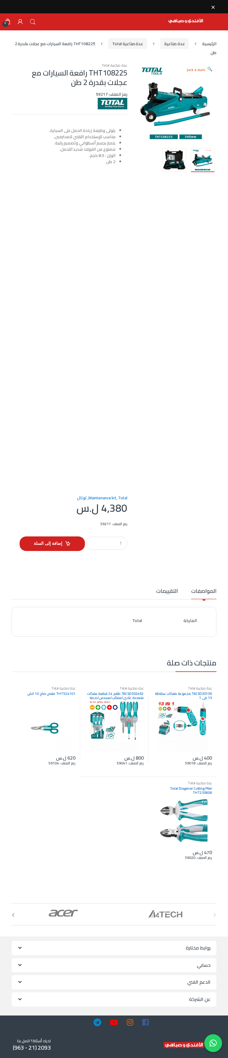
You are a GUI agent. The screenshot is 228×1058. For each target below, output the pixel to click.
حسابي (20, 22)
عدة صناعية (174, 44)
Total (122, 498)
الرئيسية (209, 43)
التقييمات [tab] (167, 592)
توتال (82, 498)
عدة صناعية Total (127, 44)
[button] (209, 69)
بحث (32, 22)
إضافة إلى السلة (48, 543)
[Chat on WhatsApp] (213, 1043)
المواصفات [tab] (203, 592)
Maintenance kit (102, 498)
